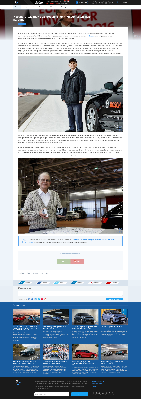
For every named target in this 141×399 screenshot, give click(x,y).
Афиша (45, 7)
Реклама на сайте (97, 383)
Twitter (112, 240)
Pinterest (98, 240)
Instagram (91, 240)
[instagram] (96, 2)
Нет (78, 261)
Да (65, 261)
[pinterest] (103, 2)
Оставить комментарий (114, 299)
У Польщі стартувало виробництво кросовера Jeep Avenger (55, 362)
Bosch (91, 36)
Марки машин (44, 273)
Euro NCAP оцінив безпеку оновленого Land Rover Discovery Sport (83, 363)
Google (45, 299)
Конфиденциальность (98, 381)
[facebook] (93, 2)
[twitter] (99, 2)
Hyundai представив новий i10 (111, 327)
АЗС (50, 7)
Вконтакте (83, 240)
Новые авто (75, 7)
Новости (17, 7)
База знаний (36, 7)
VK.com (29, 299)
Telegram (31, 242)
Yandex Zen (106, 240)
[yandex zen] (109, 2)
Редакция (94, 386)
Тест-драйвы (26, 7)
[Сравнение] (117, 2)
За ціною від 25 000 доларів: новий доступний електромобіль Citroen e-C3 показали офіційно (26, 328)
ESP (29, 273)
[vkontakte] (112, 2)
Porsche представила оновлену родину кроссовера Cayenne (24, 362)
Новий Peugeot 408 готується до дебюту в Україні (112, 362)
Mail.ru (36, 299)
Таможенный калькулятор (62, 7)
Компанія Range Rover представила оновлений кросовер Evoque (84, 327)
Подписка (79, 394)
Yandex (42, 299)
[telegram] (106, 2)
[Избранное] (120, 2)
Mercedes (35, 273)
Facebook (75, 240)
